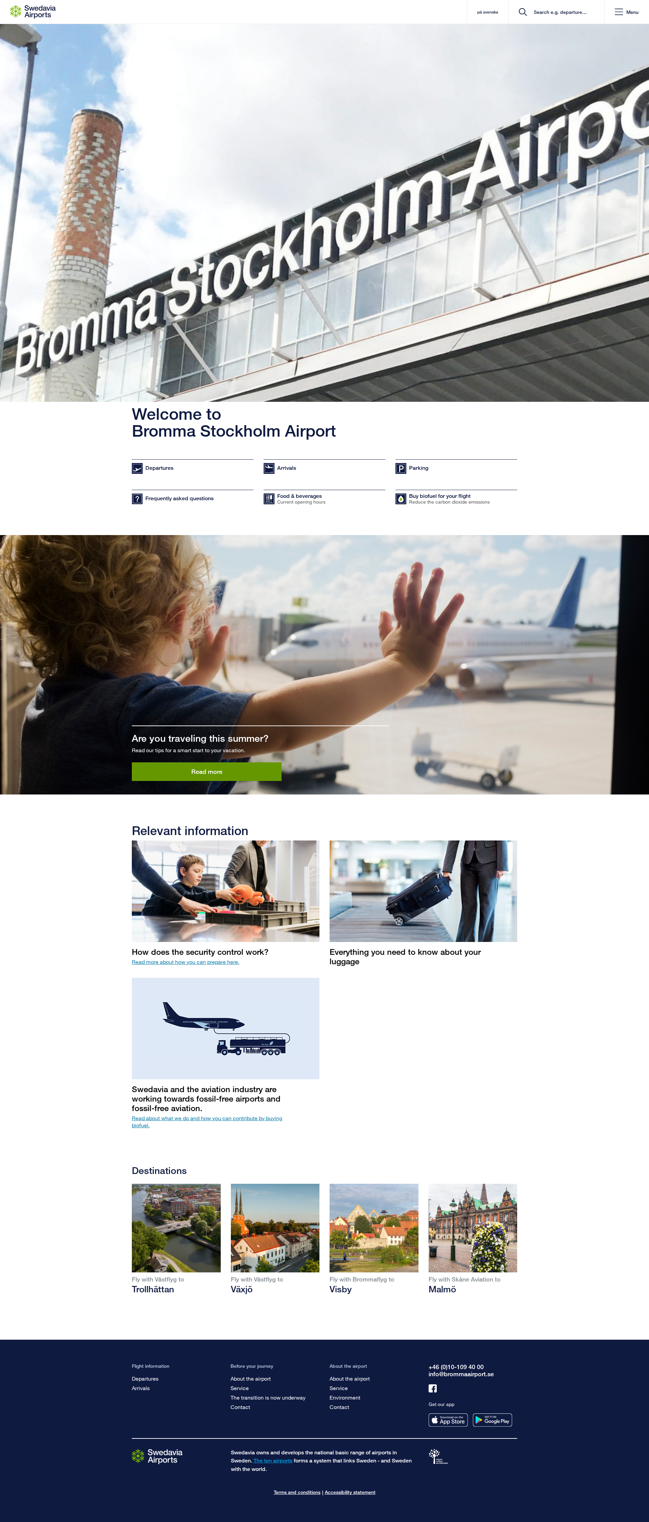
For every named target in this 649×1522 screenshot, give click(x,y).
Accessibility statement (350, 1492)
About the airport (251, 1378)
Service (240, 1388)
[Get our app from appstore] (448, 1420)
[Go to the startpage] (157, 1456)
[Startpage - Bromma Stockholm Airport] (33, 12)
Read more (206, 771)
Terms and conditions (297, 1492)
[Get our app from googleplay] (492, 1420)
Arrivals (141, 1388)
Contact (240, 1407)
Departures (145, 1378)
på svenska (487, 12)
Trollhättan (153, 1289)
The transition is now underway (268, 1397)
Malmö (442, 1289)
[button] (627, 12)
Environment (345, 1397)
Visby (341, 1289)
